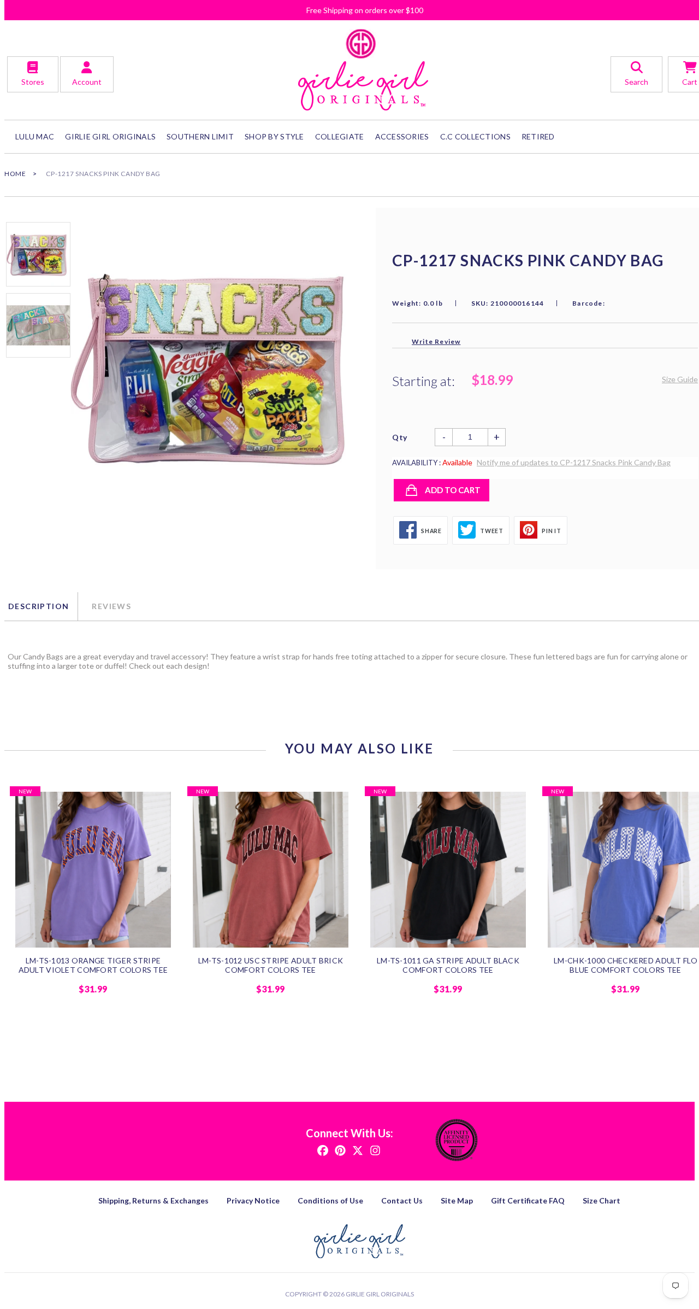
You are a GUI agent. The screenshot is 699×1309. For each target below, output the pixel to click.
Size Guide (680, 379)
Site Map (457, 1200)
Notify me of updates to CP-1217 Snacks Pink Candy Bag (574, 462)
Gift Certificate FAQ (528, 1200)
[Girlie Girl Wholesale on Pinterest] (340, 1149)
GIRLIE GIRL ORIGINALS (110, 136)
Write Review (436, 341)
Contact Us (402, 1200)
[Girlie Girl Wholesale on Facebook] (323, 1149)
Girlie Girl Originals (380, 1294)
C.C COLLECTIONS (475, 136)
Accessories (402, 136)
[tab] (41, 606)
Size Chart (601, 1200)
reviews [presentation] (111, 606)
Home (15, 174)
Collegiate (339, 136)
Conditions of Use (330, 1200)
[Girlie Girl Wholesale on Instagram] (375, 1149)
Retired (538, 136)
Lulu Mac (34, 136)
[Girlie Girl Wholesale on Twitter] (358, 1149)
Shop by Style (274, 136)
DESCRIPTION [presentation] (38, 606)
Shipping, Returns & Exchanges (153, 1200)
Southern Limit (200, 136)
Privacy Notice (253, 1200)
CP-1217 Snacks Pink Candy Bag (103, 174)
